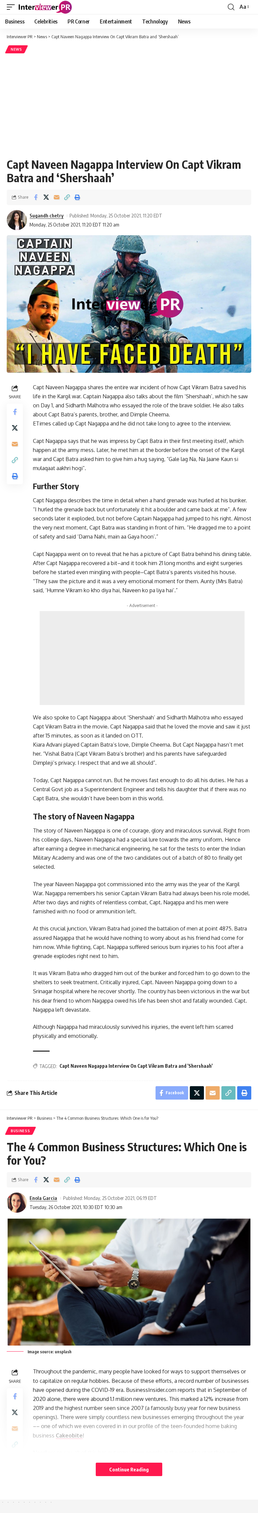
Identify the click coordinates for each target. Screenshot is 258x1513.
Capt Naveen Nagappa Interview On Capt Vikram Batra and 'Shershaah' (136, 1066)
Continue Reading (129, 1469)
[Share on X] (46, 197)
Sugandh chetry (46, 215)
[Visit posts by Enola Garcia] (17, 1203)
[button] (12, 7)
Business (20, 1131)
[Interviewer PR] (45, 7)
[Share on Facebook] (35, 197)
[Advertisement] (129, 105)
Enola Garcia (43, 1198)
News (16, 49)
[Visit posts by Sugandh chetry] (17, 220)
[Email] (56, 197)
